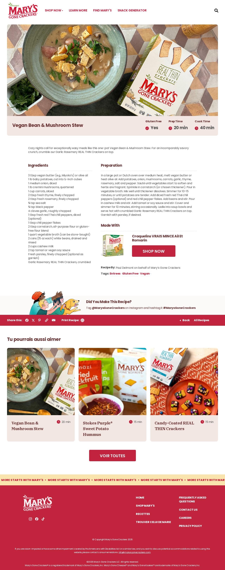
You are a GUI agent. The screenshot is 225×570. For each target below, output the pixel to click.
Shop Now (53, 10)
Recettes (143, 514)
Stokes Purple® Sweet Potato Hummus (97, 428)
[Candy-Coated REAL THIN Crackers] (184, 382)
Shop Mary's (145, 505)
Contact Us (188, 510)
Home (140, 497)
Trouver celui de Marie (153, 522)
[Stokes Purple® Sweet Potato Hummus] (112, 382)
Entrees (115, 274)
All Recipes (201, 320)
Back (186, 320)
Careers (185, 518)
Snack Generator (132, 10)
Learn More (78, 10)
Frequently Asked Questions (192, 499)
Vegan (145, 274)
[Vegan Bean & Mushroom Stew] (41, 382)
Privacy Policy (190, 526)
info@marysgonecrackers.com (135, 552)
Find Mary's (102, 10)
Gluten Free (130, 274)
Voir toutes (112, 456)
